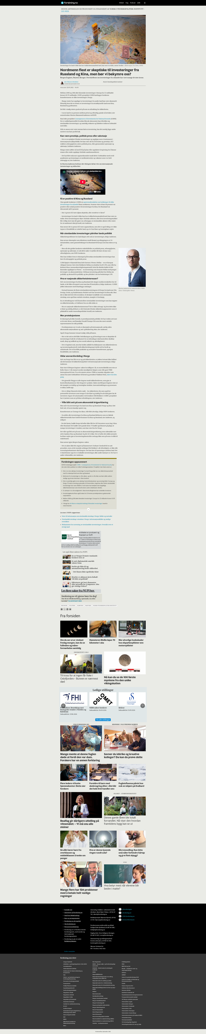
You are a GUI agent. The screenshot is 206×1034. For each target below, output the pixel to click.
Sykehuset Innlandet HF (128, 992)
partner (88, 605)
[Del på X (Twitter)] (64, 609)
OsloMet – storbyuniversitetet (100, 1023)
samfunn (80, 605)
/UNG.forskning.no (128, 916)
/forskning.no (126, 913)
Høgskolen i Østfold (68, 994)
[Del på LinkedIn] (67, 609)
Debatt (121, 3)
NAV (64, 1017)
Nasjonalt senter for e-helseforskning (102, 983)
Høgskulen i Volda (68, 997)
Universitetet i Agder (127, 1001)
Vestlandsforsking (126, 1017)
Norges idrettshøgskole (99, 1007)
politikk (72, 605)
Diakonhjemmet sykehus (69, 968)
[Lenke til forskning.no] (88, 2)
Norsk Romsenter (97, 1014)
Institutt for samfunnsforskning (71, 1004)
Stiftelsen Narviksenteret (128, 988)
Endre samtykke (69, 951)
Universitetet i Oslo (127, 1008)
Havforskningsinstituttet (69, 990)
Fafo (64, 974)
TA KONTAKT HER (75, 601)
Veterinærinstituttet (127, 1019)
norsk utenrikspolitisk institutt (105, 605)
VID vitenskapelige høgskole (129, 1022)
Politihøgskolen (126, 961)
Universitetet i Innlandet (128, 1006)
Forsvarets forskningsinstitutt (71, 981)
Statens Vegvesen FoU (127, 985)
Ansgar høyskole (67, 961)
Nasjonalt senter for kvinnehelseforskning (104, 985)
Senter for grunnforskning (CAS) (130, 977)
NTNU (94, 972)
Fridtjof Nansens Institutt (69, 985)
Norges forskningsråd (98, 1002)
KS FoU (65, 1006)
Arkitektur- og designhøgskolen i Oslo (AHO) (75, 964)
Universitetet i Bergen (127, 1004)
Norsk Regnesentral (98, 1012)
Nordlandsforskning (98, 996)
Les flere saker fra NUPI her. (78, 591)
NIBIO (64, 1019)
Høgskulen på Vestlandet (69, 999)
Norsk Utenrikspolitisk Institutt (101, 1016)
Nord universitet (97, 993)
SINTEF (124, 974)
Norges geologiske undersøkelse (101, 1005)
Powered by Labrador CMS (103, 1031)
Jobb (138, 3)
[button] (63, 705)
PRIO (123, 964)
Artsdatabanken (67, 966)
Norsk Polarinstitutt (98, 1009)
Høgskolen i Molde (68, 992)
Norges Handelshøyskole (99, 1000)
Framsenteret (66, 983)
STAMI (123, 983)
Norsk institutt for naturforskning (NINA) (103, 1018)
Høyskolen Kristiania (68, 1001)
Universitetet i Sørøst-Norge (129, 1013)
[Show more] (88, 509)
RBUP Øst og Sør (126, 966)
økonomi (64, 605)
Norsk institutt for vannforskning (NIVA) (103, 1021)
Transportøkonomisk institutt (129, 997)
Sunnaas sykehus (126, 990)
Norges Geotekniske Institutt (100, 998)
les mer (65, 11)
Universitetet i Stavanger (128, 1010)
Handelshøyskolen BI (68, 988)
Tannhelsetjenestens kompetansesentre (132, 994)
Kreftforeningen (67, 1008)
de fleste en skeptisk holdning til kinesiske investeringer (86, 503)
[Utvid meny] (145, 3)
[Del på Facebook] (61, 609)
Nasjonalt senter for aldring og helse (102, 980)
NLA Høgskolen (97, 961)
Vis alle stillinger (103, 720)
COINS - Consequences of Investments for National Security (94, 465)
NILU (64, 1025)
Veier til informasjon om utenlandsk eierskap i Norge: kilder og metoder (87, 516)
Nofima (94, 991)
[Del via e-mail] (70, 609)
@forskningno (127, 909)
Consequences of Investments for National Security (93, 119)
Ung (127, 3)
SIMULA (124, 972)
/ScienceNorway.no (128, 920)
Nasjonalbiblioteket (98, 974)
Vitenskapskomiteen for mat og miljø (131, 1024)
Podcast (133, 3)
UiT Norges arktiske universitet (130, 999)
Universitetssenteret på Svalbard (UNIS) (132, 1015)
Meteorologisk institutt (69, 1014)
